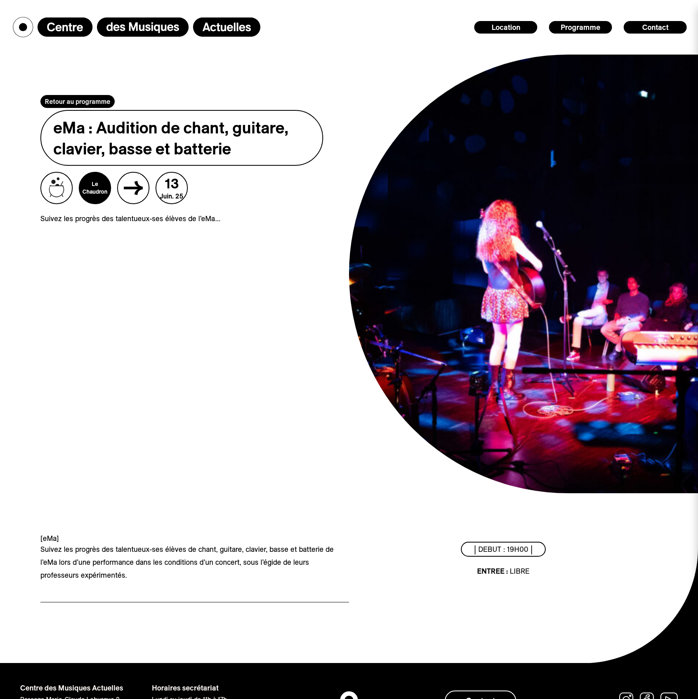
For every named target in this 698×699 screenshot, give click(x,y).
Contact (655, 27)
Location (506, 27)
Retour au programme (77, 101)
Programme (580, 27)
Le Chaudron (94, 187)
